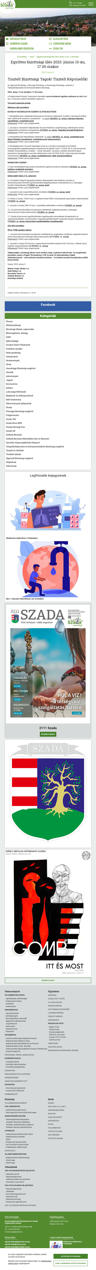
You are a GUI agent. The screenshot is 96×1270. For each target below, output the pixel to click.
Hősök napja (10, 1160)
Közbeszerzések (12, 1078)
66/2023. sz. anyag (58, 118)
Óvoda (9, 407)
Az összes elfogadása (70, 1256)
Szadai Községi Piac (15, 427)
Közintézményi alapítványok (16, 1110)
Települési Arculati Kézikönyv (70, 130)
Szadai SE (10, 431)
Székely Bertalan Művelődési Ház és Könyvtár (27, 439)
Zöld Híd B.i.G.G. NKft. (57, 1106)
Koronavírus (11, 384)
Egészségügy (12, 341)
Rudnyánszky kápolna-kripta (16, 1142)
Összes (9, 321)
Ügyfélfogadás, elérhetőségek (16, 998)
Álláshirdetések (13, 325)
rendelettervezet (26, 121)
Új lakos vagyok (55, 1002)
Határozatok (10, 1026)
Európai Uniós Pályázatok (18, 345)
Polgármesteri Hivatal (13, 1001)
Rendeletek (10, 1004)
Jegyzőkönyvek (11, 1024)
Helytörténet (12, 356)
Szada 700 (11, 419)
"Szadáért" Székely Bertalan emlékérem (20, 1125)
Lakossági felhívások (16, 392)
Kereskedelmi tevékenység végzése (63, 1050)
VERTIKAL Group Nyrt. (57, 1035)
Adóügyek (52, 995)
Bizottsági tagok (12, 1016)
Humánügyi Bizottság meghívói (20, 368)
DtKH (8, 337)
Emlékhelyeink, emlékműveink (16, 1147)
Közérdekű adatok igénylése (16, 1064)
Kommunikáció (11, 1094)
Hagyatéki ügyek (55, 1047)
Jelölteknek (10, 1191)
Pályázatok (10, 1031)
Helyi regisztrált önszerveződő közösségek (21, 1112)
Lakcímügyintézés (55, 1013)
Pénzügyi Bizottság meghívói (19, 411)
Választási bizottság (13, 1199)
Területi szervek (55, 1016)
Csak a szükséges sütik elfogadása (70, 1263)
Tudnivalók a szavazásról (15, 1182)
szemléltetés (13, 121)
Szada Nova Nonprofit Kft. (16, 1081)
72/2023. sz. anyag (56, 192)
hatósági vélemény (75, 118)
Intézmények (12, 376)
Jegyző (9, 380)
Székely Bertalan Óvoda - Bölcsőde (18, 1046)
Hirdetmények (13, 360)
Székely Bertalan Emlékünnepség (18, 1158)
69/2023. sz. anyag (28, 156)
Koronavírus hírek (56, 1110)
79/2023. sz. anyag (16, 221)
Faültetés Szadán (14, 349)
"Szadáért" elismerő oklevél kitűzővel (19, 1127)
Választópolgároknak (13, 1177)
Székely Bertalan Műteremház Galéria (19, 1134)
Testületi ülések (13, 454)
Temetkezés (53, 1043)
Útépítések (11, 462)
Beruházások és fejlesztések (17, 1074)
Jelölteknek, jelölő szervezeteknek (18, 1179)
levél (47, 185)
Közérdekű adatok (12, 1062)
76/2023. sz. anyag (45, 212)
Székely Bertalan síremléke (15, 1137)
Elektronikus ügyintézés (59, 1009)
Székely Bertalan (14, 435)
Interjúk (9, 372)
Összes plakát (48, 980)
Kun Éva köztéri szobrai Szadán (17, 1145)
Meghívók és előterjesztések (19, 395)
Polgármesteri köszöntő (16, 1103)
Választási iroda (11, 1197)
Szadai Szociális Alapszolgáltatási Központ (21, 1038)
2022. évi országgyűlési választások (20, 1205)
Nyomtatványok (55, 1006)
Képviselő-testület (12, 1013)
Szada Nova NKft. (14, 423)
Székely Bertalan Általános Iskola (18, 1041)
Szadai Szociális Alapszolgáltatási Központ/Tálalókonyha (26, 1049)
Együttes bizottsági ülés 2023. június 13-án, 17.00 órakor (58, 57)
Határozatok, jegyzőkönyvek (16, 1202)
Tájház (8, 1139)
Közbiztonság (54, 1029)
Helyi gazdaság (13, 352)
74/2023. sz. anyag (73, 205)
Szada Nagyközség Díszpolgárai (17, 1119)
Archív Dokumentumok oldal (17, 1247)
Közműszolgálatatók (56, 1032)
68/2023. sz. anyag (61, 137)
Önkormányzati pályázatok (18, 403)
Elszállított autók (56, 999)
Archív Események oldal (15, 1244)
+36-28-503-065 (14, 1229)
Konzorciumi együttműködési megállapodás (43, 221)
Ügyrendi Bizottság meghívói (19, 458)
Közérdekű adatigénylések (15, 1067)
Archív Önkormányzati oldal (17, 1242)
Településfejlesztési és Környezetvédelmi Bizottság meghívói (35, 446)
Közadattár (10, 1071)
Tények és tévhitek (15, 450)
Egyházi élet (10, 1151)
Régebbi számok (48, 734)
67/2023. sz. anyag (49, 130)
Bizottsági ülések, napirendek (20, 329)
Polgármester (12, 415)
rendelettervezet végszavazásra (46, 139)
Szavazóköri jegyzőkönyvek (16, 1194)
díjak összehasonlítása (61, 156)
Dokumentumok (11, 1029)
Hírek (32, 57)
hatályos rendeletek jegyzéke (20, 169)
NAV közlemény (13, 399)
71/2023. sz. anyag (36, 185)
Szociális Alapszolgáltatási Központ (23, 442)
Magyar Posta (54, 1027)
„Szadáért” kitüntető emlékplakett (18, 1122)
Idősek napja (10, 1163)
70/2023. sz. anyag (78, 167)
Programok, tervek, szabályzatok (19, 1055)
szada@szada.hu (16, 1232)
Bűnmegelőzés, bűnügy (17, 333)
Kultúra (9, 388)
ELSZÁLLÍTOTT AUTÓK (57, 1037)
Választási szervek (12, 1174)
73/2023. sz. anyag (16, 201)
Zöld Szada (11, 466)
